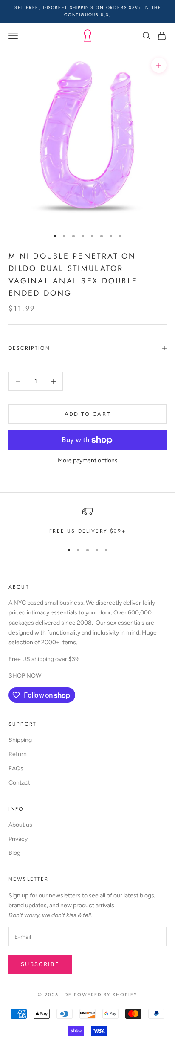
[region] (87, 520)
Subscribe (40, 964)
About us (20, 824)
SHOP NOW (24, 675)
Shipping (20, 740)
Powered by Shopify (105, 994)
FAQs (15, 768)
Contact (19, 782)
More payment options (88, 460)
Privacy (18, 838)
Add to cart (88, 414)
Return (17, 754)
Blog (14, 853)
